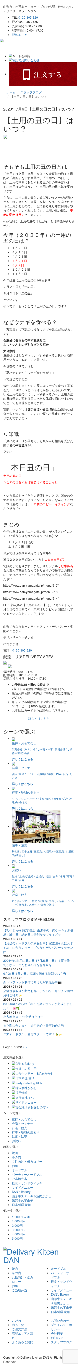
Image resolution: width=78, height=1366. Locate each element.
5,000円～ (19, 1238)
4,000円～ (19, 1234)
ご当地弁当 (19, 1179)
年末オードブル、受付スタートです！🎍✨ (32, 1034)
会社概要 (57, 1333)
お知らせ (57, 1338)
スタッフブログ (31, 92)
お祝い (16, 1141)
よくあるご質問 (22, 1342)
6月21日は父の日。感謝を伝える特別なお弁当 (34, 973)
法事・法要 (19, 1136)
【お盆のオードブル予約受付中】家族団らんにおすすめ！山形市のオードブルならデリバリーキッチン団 (38, 947)
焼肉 (15, 1153)
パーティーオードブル (27, 1174)
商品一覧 (18, 1325)
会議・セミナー (22, 1123)
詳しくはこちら (39, 718)
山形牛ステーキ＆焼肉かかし (31, 1196)
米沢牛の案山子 (22, 1200)
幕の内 (16, 1157)
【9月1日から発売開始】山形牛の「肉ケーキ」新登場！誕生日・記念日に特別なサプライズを (38, 932)
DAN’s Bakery (21, 1191)
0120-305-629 (28, 17)
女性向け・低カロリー (27, 1161)
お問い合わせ (60, 1320)
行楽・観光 (19, 1128)
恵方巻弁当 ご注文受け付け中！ (25, 1016)
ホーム (11, 92)
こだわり (18, 1320)
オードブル (19, 1170)
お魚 (15, 1166)
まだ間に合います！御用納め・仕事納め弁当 (33, 1025)
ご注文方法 (19, 1329)
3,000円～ (19, 1230)
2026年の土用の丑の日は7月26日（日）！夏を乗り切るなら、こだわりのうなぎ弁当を (38, 962)
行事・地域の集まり (25, 1132)
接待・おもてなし (24, 1119)
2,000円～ (19, 1225)
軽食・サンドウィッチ (27, 1183)
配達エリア (19, 34)
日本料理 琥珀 (21, 1204)
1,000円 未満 (21, 1217)
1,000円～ (19, 1221)
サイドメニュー (22, 1187)
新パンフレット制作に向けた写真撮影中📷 (32, 982)
